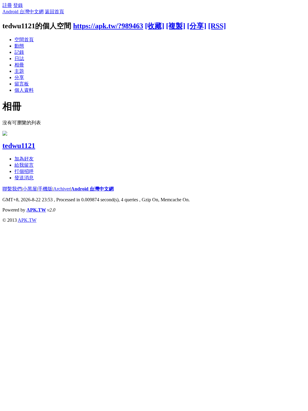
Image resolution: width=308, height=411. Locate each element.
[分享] (196, 26)
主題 (19, 71)
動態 (19, 45)
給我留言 (24, 165)
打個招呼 (24, 171)
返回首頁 (54, 11)
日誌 (19, 58)
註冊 (7, 5)
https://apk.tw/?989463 (108, 26)
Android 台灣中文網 (23, 11)
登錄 (18, 5)
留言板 (21, 83)
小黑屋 (30, 188)
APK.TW (36, 209)
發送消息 (24, 177)
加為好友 (24, 158)
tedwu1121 (18, 146)
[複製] (175, 26)
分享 (19, 77)
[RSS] (217, 26)
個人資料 (24, 90)
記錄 (19, 52)
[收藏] (154, 26)
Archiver (61, 188)
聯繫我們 (12, 188)
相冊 (19, 64)
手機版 (45, 188)
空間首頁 (24, 39)
